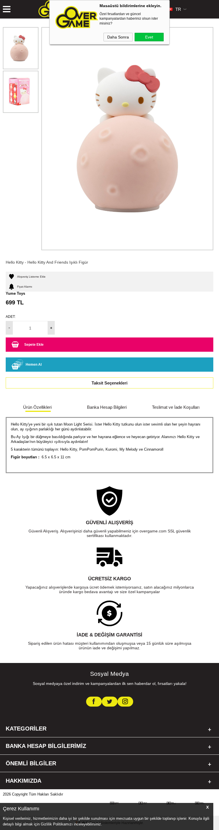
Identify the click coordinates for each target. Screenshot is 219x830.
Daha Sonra (118, 37)
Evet (149, 37)
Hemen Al (34, 365)
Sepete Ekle (34, 345)
